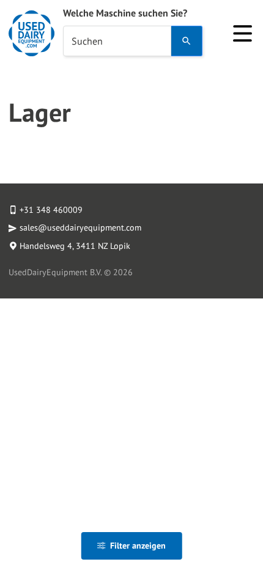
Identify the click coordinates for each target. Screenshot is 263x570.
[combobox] (117, 41)
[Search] (186, 41)
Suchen (87, 41)
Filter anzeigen (138, 545)
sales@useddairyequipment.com (80, 227)
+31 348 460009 (51, 209)
